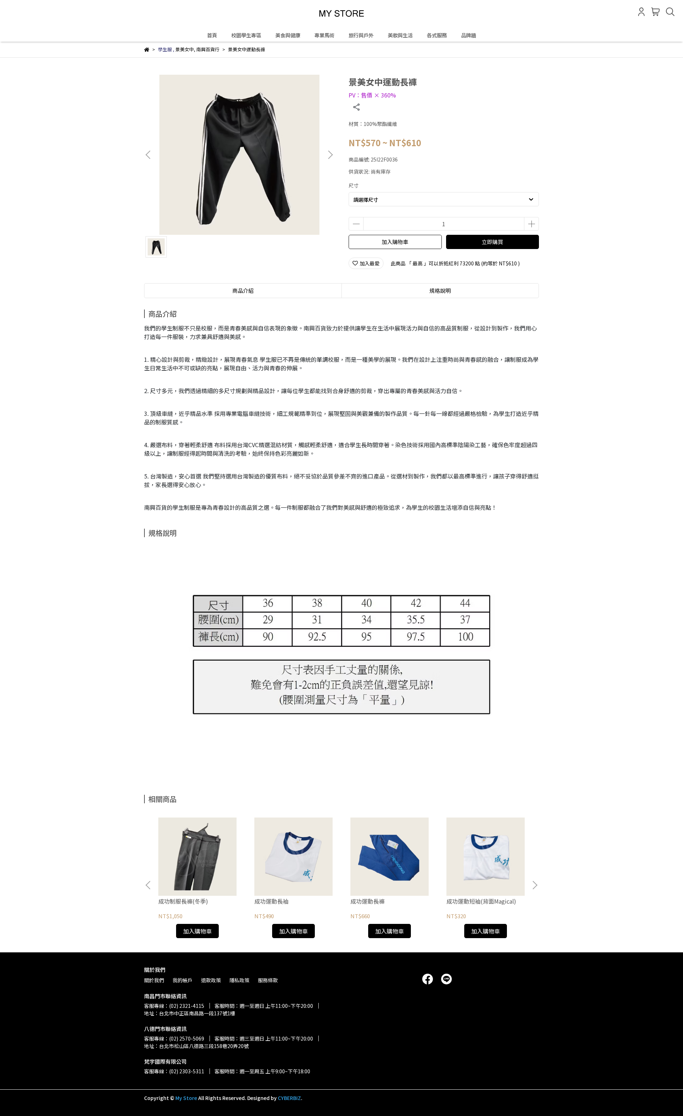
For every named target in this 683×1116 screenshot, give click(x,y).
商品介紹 (243, 290)
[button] (330, 154)
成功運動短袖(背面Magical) (481, 901)
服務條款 (268, 980)
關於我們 (154, 980)
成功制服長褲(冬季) (183, 901)
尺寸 (354, 185)
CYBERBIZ (289, 1097)
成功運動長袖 (271, 901)
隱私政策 (239, 980)
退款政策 (211, 980)
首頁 (212, 35)
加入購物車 (395, 241)
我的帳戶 (182, 980)
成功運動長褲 (367, 901)
